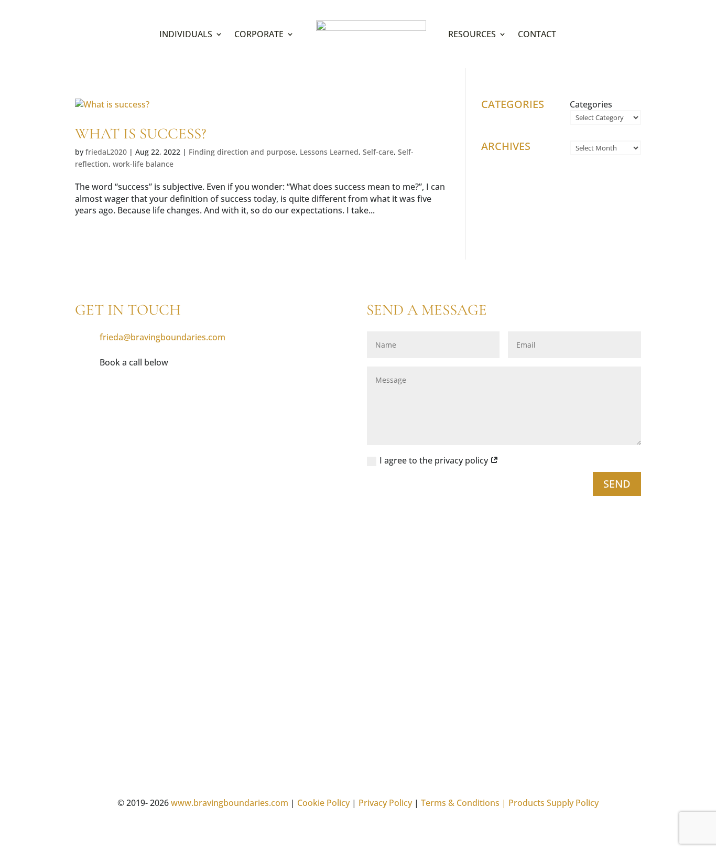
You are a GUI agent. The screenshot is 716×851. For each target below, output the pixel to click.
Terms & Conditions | (463, 803)
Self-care (378, 152)
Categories (591, 104)
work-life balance (143, 164)
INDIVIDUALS (185, 34)
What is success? (141, 133)
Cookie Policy (323, 803)
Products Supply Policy (553, 803)
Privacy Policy (385, 803)
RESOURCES (472, 34)
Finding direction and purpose (242, 152)
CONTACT (537, 34)
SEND (617, 484)
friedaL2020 (106, 152)
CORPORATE (259, 34)
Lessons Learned (329, 152)
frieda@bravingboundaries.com (162, 337)
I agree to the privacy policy (434, 460)
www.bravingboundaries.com (229, 803)
